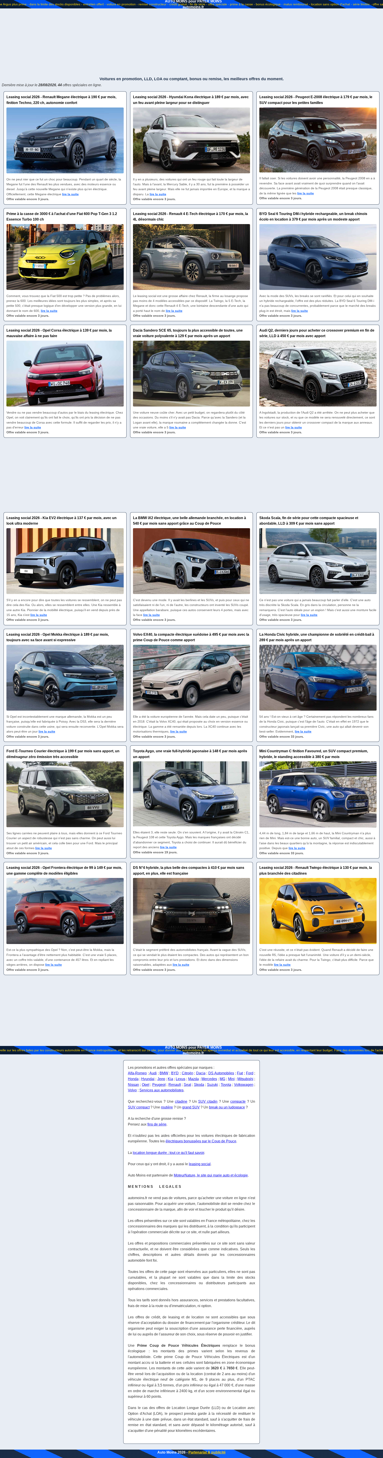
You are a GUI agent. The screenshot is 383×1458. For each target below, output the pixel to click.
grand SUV (191, 1107)
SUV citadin (207, 1101)
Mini (231, 1079)
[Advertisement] (191, 42)
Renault (174, 1085)
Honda (133, 1079)
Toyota (226, 1085)
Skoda (199, 1085)
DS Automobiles (221, 1073)
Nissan (133, 1085)
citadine (181, 1101)
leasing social (200, 1164)
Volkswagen (243, 1085)
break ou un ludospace (227, 1107)
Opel (145, 1085)
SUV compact (139, 1107)
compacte (238, 1101)
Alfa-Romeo (137, 1073)
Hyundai (147, 1079)
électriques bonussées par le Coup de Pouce (201, 1141)
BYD (175, 1073)
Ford (249, 1073)
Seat (187, 1085)
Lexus (180, 1079)
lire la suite (70, 194)
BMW (164, 1073)
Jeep (161, 1079)
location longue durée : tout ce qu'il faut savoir (168, 1153)
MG (222, 1079)
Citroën (187, 1073)
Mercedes (209, 1079)
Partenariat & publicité (207, 1452)
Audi (153, 1073)
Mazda (193, 1079)
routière (167, 1107)
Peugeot (159, 1085)
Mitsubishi (245, 1079)
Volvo (132, 1090)
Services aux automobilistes (161, 1090)
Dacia (200, 1073)
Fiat (240, 1073)
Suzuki (212, 1085)
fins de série (156, 1124)
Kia (170, 1079)
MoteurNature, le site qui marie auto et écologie (211, 1175)
